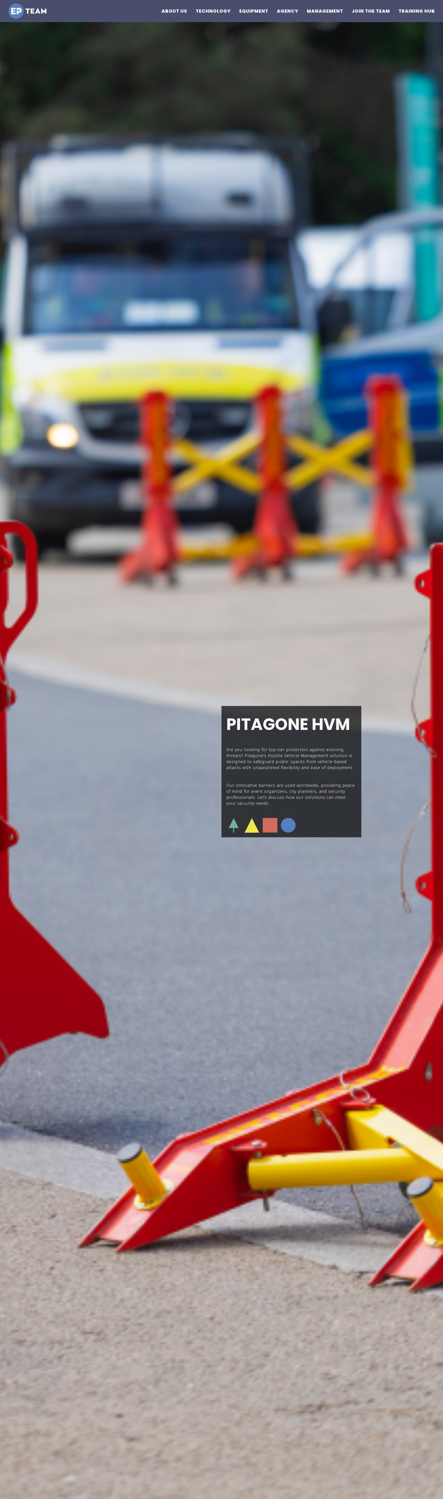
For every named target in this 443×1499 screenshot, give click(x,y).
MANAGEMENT (325, 11)
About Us (174, 11)
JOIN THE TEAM (371, 11)
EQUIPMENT (253, 11)
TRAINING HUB (416, 11)
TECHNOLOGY (213, 11)
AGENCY (287, 11)
